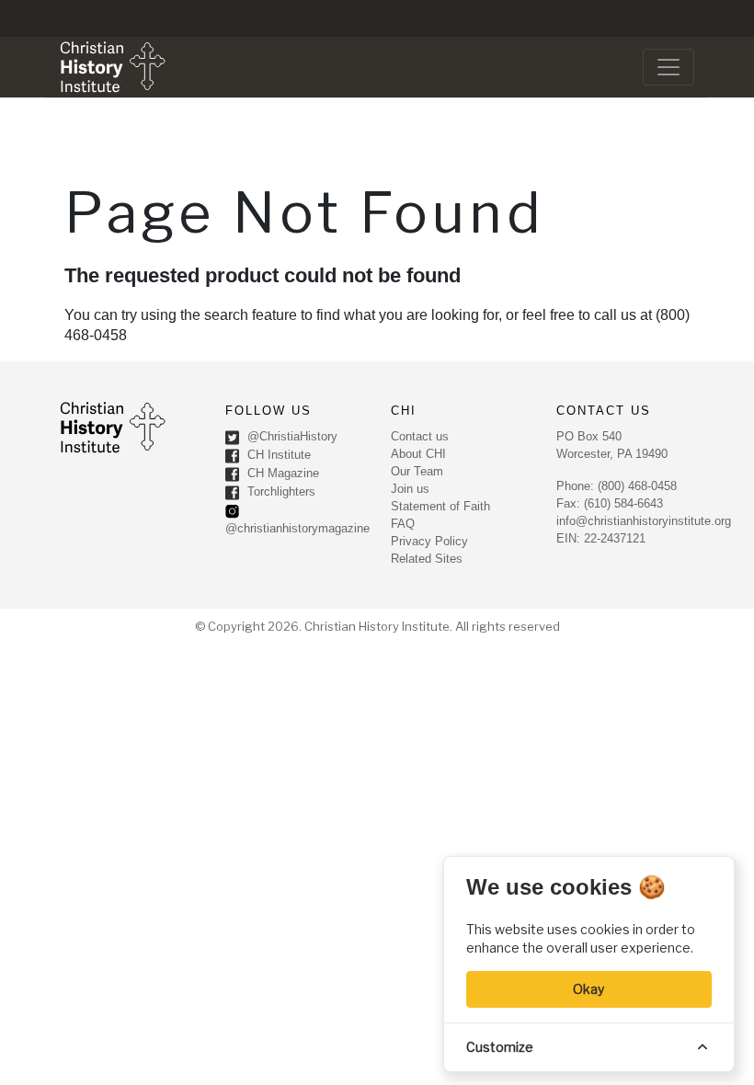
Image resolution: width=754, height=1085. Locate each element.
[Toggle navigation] (668, 67)
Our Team (417, 471)
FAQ (403, 524)
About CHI (418, 454)
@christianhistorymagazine (297, 528)
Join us (410, 489)
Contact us (420, 436)
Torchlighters (279, 491)
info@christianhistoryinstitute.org (643, 521)
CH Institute (277, 455)
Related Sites (427, 558)
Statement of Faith (440, 506)
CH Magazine (281, 473)
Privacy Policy (429, 541)
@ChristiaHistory (290, 436)
